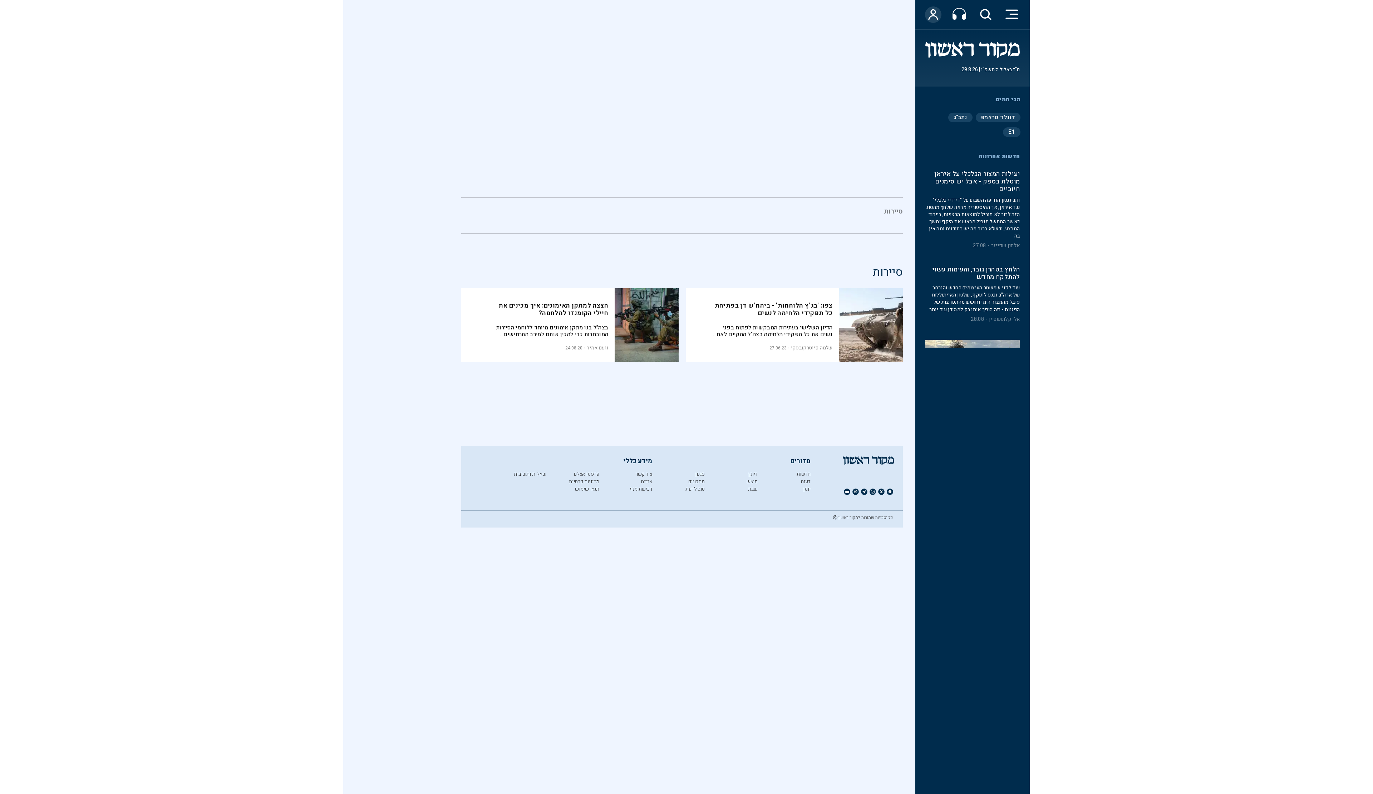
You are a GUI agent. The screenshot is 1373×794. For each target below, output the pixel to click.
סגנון (700, 474)
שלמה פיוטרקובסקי (812, 348)
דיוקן (753, 474)
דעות (806, 481)
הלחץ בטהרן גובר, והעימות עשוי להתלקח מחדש (976, 273)
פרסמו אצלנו (586, 474)
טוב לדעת (695, 489)
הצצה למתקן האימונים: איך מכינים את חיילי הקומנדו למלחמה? (553, 309)
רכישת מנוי (641, 489)
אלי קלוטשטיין (1004, 319)
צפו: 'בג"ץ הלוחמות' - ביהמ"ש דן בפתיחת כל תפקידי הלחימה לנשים (774, 309)
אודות (646, 481)
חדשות (804, 474)
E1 (1011, 132)
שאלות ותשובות (530, 474)
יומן (807, 489)
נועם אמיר (597, 348)
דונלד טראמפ (998, 117)
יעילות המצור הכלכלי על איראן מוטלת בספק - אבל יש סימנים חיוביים (977, 182)
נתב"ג (960, 117)
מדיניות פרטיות (584, 481)
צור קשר (643, 474)
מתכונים (696, 481)
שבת (753, 489)
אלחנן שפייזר (1005, 245)
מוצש (752, 481)
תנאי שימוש (587, 489)
